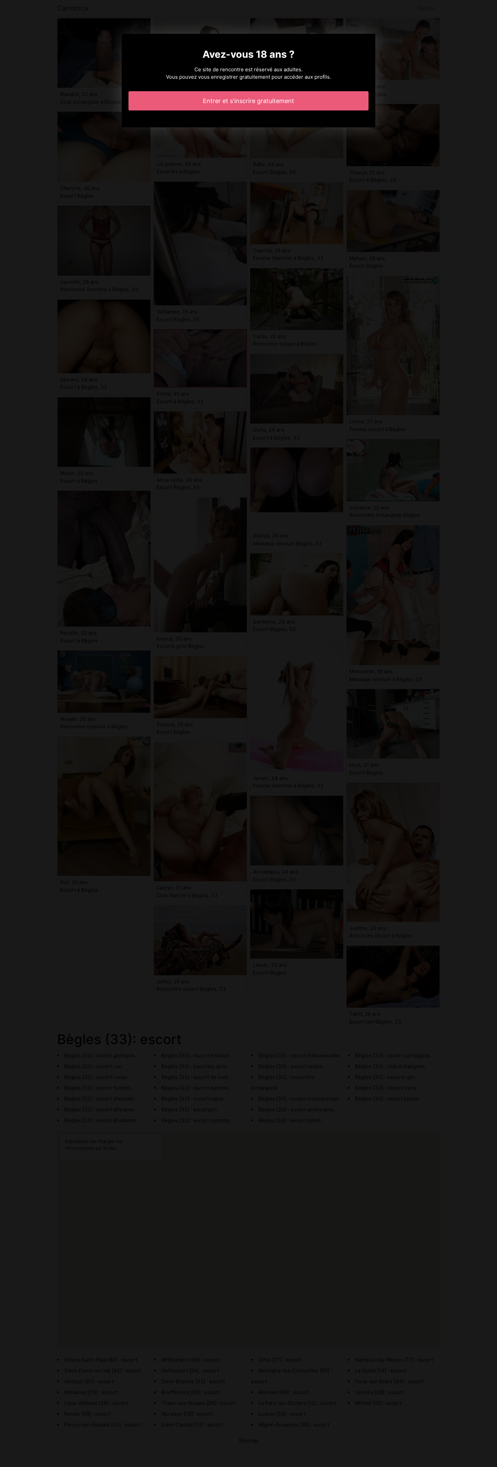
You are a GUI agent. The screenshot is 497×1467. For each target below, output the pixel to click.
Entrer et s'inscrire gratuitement (248, 100)
